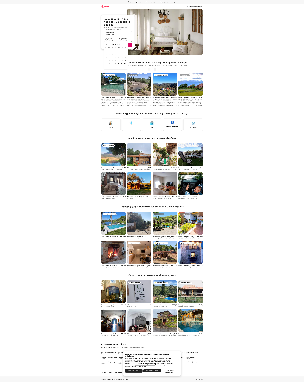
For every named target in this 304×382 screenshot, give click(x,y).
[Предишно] (149, 69)
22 (122, 60)
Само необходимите (152, 370)
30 (125, 64)
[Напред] (155, 69)
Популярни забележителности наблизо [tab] (133, 347)
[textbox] (111, 40)
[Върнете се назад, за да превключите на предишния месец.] (106, 44)
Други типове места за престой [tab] (110, 347)
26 (112, 64)
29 (122, 64)
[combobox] (118, 34)
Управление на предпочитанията (170, 371)
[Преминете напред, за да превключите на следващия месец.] (124, 44)
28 (118, 64)
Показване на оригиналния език (167, 2)
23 (125, 60)
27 (115, 64)
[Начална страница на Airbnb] (105, 6)
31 (106, 67)
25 (109, 64)
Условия (125, 379)
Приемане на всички (133, 370)
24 (106, 64)
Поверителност (117, 379)
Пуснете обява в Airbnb (194, 6)
